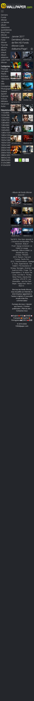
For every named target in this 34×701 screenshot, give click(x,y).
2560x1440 (5, 147)
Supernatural (23, 263)
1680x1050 (5, 135)
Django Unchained (23, 246)
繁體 (30, 320)
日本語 (28, 316)
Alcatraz (27, 268)
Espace (4, 91)
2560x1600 (5, 150)
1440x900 (5, 130)
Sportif (4, 93)
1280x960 (5, 125)
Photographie (6, 88)
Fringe (26, 270)
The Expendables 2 (22, 271)
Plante (3, 73)
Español (25, 318)
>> (27, 160)
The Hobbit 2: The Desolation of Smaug (21, 265)
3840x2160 (5, 157)
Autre (3, 106)
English (15, 316)
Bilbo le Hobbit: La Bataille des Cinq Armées (23, 252)
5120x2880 (5, 162)
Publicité (4, 96)
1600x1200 (6, 137)
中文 (21, 316)
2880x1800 (5, 155)
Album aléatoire (4, 56)
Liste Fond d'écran (5, 61)
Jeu (2, 81)
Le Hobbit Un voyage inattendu (22, 248)
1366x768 (5, 127)
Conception (5, 86)
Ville (2, 83)
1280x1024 (5, 132)
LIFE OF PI (23, 279)
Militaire (4, 101)
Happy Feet (22, 283)
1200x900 (5, 117)
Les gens (4, 71)
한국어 (24, 320)
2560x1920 (5, 152)
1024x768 (5, 115)
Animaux (4, 76)
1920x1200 (5, 142)
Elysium (20, 257)
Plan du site (26, 308)
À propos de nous (18, 304)
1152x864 (5, 112)
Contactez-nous (22, 311)
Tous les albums (4, 46)
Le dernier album (5, 23)
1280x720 (5, 120)
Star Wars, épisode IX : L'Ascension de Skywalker (22, 240)
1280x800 (5, 122)
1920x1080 (5, 140)
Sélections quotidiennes (6, 28)
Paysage (4, 68)
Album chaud (3, 51)
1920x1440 (5, 145)
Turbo (16, 263)
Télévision (5, 78)
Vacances (5, 103)
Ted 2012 (14, 239)
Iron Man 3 (21, 275)
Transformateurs (21, 261)
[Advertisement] (22, 23)
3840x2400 (5, 160)
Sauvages (20, 268)
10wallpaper (17, 5)
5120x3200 (5, 165)
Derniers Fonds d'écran (4, 17)
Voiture (4, 98)
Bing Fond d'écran (5, 33)
